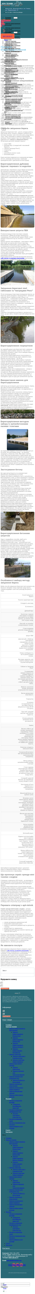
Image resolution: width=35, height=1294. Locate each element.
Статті (8, 1130)
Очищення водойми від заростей (17, 1106)
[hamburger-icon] (16, 18)
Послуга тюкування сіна (17, 1123)
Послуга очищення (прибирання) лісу (15, 1111)
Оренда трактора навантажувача (18, 1061)
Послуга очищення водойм (13, 99)
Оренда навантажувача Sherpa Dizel (12, 28)
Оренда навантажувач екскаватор (12, 52)
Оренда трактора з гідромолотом (19, 1057)
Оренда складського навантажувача (16, 1088)
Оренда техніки (11, 1027)
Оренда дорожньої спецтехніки (15, 1085)
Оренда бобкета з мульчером (19, 1081)
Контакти (9, 1132)
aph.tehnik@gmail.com (14, 1260)
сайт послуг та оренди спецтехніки (18, 950)
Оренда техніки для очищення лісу (16, 1077)
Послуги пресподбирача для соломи (16, 1126)
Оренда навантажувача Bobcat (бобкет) (18, 1045)
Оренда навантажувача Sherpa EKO (12, 46)
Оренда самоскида (16, 1068)
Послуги (8, 1099)
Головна (8, 1025)
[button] (13, 1135)
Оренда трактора (10, 56)
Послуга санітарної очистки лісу (13, 111)
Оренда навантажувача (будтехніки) (12, 24)
